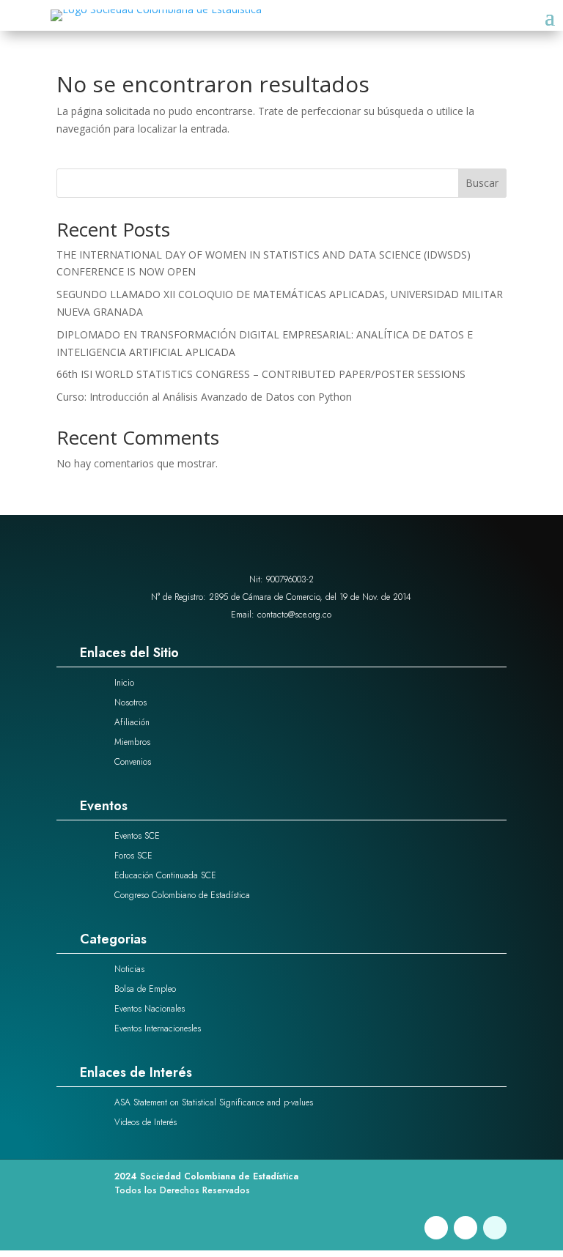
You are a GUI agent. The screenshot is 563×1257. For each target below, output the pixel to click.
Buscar (482, 183)
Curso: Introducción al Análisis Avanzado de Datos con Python (204, 397)
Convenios (132, 761)
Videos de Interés (145, 1122)
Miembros (132, 742)
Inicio (124, 682)
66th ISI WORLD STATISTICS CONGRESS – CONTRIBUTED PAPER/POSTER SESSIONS (261, 374)
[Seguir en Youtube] (495, 1227)
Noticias (129, 969)
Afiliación (132, 722)
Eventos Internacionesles (157, 1028)
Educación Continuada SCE (165, 875)
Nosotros (130, 702)
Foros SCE (133, 855)
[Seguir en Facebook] (436, 1227)
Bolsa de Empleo (145, 988)
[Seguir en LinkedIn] (465, 1227)
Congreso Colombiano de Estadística (182, 895)
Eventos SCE (137, 835)
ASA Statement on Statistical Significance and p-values (213, 1102)
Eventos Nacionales (149, 1008)
